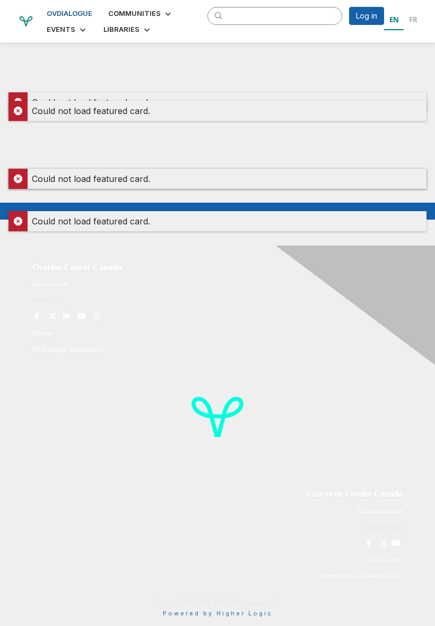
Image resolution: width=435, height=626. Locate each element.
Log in (366, 15)
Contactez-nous (380, 511)
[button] (140, 13)
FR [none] (413, 19)
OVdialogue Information (67, 349)
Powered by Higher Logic (218, 613)
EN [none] (394, 19)
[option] (413, 21)
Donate (42, 333)
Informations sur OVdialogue (361, 576)
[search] (218, 15)
